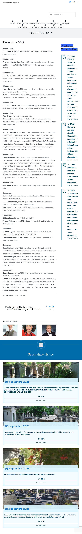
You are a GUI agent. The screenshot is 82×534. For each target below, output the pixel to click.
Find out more (41, 400)
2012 (24, 295)
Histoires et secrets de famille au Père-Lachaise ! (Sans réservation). (30, 474)
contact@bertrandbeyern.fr (11, 3)
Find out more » (72, 119)
